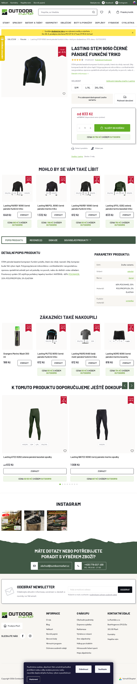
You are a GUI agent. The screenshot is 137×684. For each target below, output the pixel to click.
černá (131, 277)
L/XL (14, 193)
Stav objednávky (83, 638)
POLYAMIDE (73, 274)
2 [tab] (62, 484)
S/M (20, 193)
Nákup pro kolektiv (84, 643)
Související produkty (76, 240)
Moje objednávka (84, 652)
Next (131, 385)
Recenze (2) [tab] (36, 240)
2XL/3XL (8, 193)
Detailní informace (79, 73)
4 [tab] (67, 484)
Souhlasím (102, 669)
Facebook (109, 2)
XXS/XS (27, 193)
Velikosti (4, 2)
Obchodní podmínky (85, 619)
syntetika (130, 300)
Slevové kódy (51, 638)
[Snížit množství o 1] (79, 128)
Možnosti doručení (125, 100)
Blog (48, 624)
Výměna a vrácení (84, 633)
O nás (48, 619)
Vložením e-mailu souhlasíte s (92, 594)
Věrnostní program (54, 643)
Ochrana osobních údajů (56, 648)
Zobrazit (24, 215)
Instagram (123, 2)
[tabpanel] (34, 438)
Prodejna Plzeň (14, 625)
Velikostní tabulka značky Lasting (120, 81)
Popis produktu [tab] (14, 240)
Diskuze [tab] (53, 240)
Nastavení (33, 679)
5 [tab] (69, 484)
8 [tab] (77, 484)
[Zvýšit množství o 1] (90, 128)
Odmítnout (83, 669)
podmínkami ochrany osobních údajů (103, 594)
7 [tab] (74, 484)
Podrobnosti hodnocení (103, 60)
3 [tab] (65, 484)
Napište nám (26, 2)
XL (121, 341)
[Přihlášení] (109, 12)
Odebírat (125, 589)
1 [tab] (60, 484)
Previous (125, 385)
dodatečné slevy (58, 31)
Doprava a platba (84, 624)
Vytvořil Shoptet (129, 678)
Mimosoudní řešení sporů (87, 648)
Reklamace (81, 629)
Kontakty (14, 2)
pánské (131, 271)
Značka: (77, 156)
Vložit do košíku (114, 127)
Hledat (93, 12)
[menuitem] (6, 23)
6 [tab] (72, 484)
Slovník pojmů (39, 2)
